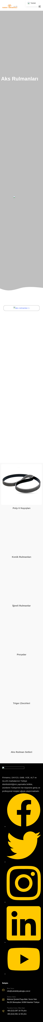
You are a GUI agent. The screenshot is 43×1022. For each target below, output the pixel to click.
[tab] (21, 348)
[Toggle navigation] (34, 6)
